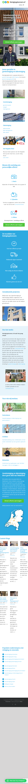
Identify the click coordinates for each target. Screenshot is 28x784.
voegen (5, 107)
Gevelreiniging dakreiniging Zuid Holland (14, 659)
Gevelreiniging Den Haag (10, 656)
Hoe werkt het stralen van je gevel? (4, 599)
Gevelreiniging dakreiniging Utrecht (13, 661)
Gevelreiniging (7, 102)
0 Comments (2, 556)
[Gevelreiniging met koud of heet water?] (14, 543)
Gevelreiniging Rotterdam (11, 666)
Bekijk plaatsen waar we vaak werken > (12, 505)
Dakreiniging (7, 125)
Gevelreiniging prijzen (10, 681)
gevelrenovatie (7, 105)
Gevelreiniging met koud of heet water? (14, 549)
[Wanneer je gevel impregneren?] (14, 593)
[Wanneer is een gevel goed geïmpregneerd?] (4, 543)
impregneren (6, 109)
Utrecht (23, 490)
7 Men (21, 701)
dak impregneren (7, 130)
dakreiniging (15, 77)
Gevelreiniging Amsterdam (11, 654)
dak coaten (6, 132)
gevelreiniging (6, 77)
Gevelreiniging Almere (10, 668)
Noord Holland (11, 490)
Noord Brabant (13, 488)
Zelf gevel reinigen (9, 684)
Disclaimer (8, 701)
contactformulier (19, 204)
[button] (15, 780)
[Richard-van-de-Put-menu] (14, 1)
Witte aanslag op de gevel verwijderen (23, 550)
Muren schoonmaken (10, 686)
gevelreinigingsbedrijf (8, 79)
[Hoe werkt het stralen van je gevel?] (4, 593)
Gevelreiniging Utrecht (10, 679)
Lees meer (6, 157)
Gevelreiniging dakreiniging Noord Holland (15, 670)
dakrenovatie (6, 128)
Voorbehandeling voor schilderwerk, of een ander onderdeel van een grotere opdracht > (13, 441)
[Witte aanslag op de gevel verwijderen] (24, 543)
